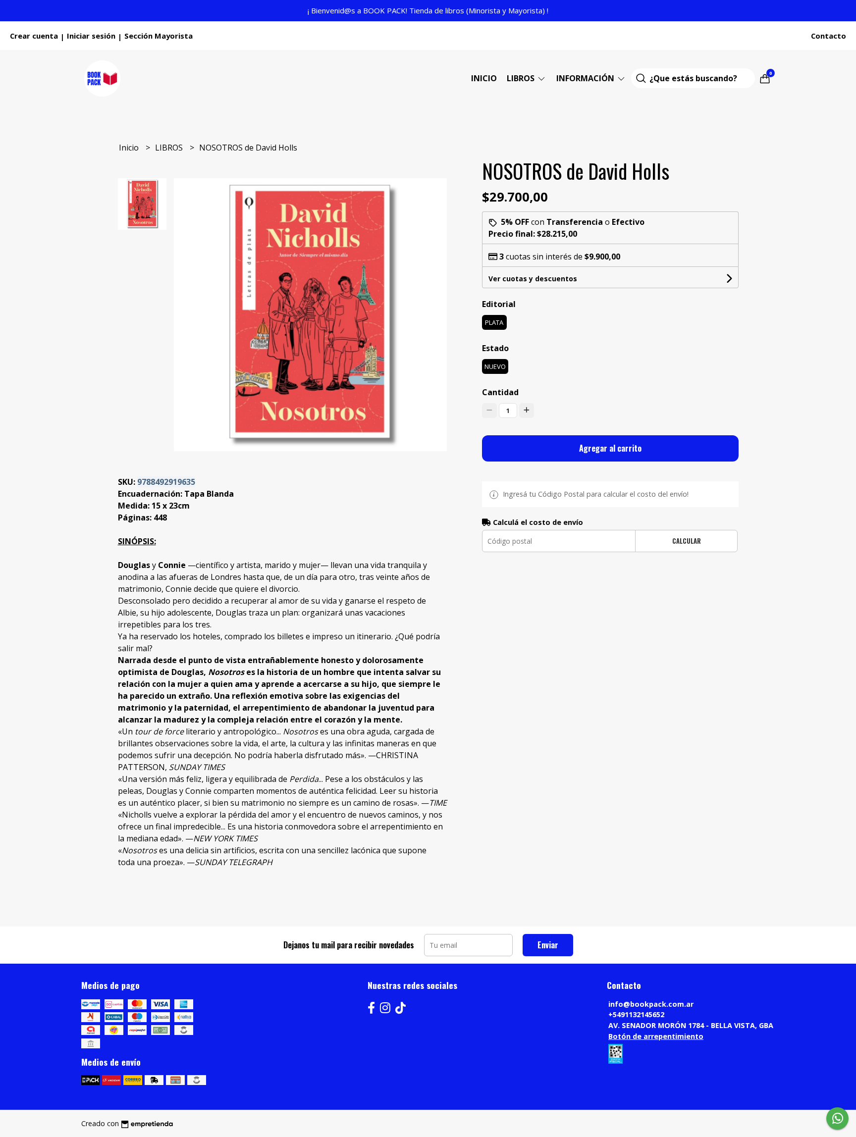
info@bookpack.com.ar (651, 1004)
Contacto (828, 36)
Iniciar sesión (91, 36)
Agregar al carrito (610, 448)
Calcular (686, 541)
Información (586, 78)
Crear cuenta (34, 36)
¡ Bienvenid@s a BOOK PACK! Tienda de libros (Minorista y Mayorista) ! (428, 10)
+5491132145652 (636, 1014)
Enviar (547, 945)
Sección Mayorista (158, 36)
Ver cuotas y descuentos (532, 278)
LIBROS (521, 78)
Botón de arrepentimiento (655, 1036)
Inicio (484, 78)
